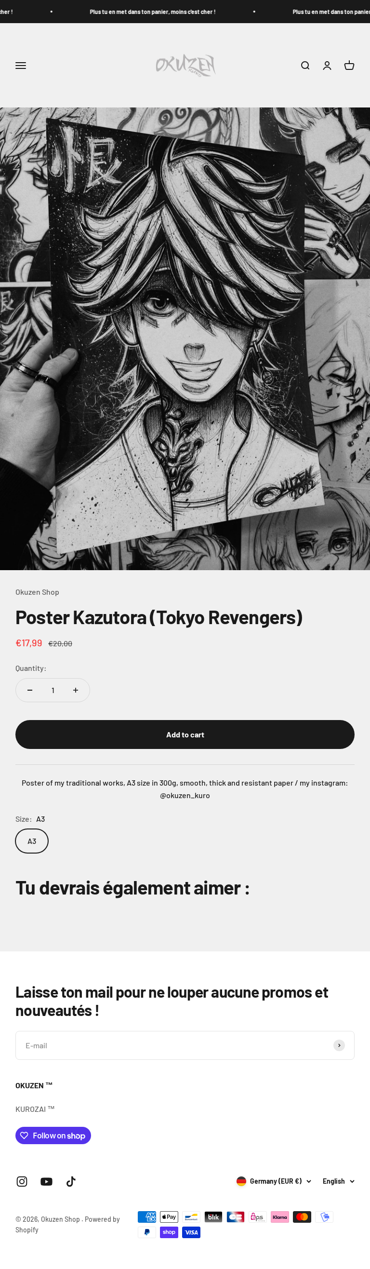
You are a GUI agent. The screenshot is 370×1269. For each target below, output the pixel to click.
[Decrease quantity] (30, 690)
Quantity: (31, 667)
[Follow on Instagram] (21, 1181)
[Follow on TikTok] (71, 1181)
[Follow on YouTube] (46, 1181)
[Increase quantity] (76, 690)
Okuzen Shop (37, 591)
